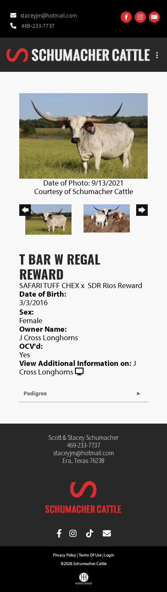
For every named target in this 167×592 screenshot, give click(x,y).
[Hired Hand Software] (83, 581)
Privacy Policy (64, 555)
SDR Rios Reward (115, 285)
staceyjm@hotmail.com (48, 16)
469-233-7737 (37, 26)
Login (109, 555)
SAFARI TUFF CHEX (49, 285)
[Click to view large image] (83, 135)
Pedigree (35, 393)
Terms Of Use (90, 555)
